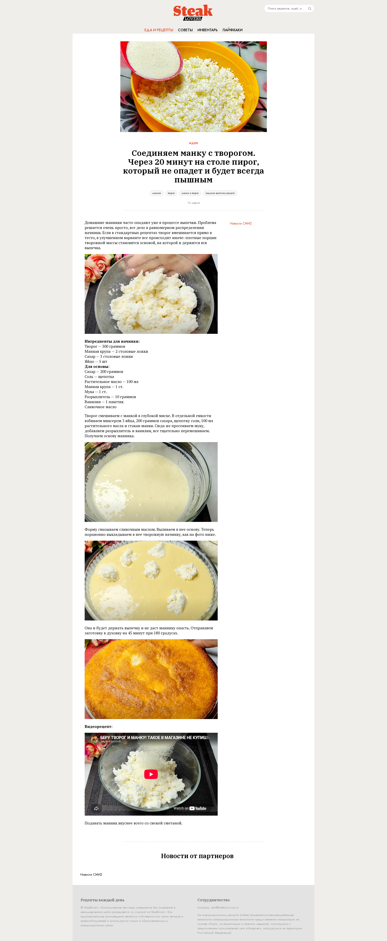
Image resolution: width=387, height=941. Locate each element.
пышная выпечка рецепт (220, 193)
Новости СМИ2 (241, 223)
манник (156, 193)
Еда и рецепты (159, 30)
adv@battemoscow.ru (224, 907)
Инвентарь (208, 30)
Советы (185, 30)
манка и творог (190, 193)
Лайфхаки (232, 30)
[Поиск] (309, 8)
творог (171, 193)
